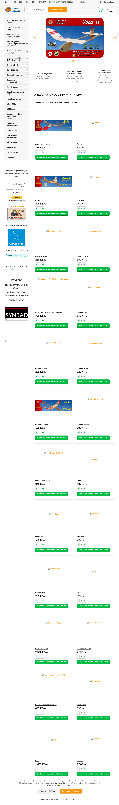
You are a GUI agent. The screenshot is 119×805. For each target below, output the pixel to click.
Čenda (79, 144)
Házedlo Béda (82, 256)
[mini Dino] (53, 517)
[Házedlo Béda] (95, 237)
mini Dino (39, 537)
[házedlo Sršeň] (95, 349)
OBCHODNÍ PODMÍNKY (27, 2)
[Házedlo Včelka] (53, 405)
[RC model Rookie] (95, 629)
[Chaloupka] (95, 181)
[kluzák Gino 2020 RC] (53, 461)
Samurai (80, 761)
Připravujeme (12, 152)
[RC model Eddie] (53, 629)
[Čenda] (95, 125)
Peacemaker (40, 593)
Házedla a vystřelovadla (12, 81)
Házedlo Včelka (41, 424)
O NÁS (13, 2)
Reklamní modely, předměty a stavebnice (14, 116)
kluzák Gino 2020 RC (43, 480)
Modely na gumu (14, 99)
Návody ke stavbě (14, 75)
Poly (78, 593)
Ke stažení (11, 157)
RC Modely (11, 109)
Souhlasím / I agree (70, 791)
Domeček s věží (41, 256)
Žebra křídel (12, 130)
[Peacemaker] (53, 573)
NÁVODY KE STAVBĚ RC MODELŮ (61, 2)
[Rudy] (53, 742)
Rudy (37, 761)
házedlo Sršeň (82, 368)
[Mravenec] (95, 517)
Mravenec (80, 537)
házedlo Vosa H (83, 424)
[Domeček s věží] (53, 237)
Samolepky (11, 147)
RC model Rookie (84, 649)
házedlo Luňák (82, 312)
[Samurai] (95, 742)
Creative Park (12, 65)
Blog (6, 2)
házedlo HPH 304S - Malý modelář (48, 312)
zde (60, 799)
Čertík (37, 200)
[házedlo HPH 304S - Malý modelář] (53, 293)
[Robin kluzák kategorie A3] (53, 686)
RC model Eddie (41, 649)
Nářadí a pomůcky (14, 142)
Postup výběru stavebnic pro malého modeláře (16, 43)
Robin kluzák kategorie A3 (45, 705)
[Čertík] (53, 181)
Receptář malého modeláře (14, 52)
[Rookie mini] (95, 686)
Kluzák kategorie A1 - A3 (15, 93)
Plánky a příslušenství (12, 124)
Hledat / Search (57, 9)
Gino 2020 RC (12, 70)
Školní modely (12, 87)
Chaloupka (81, 200)
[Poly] (95, 573)
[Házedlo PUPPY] (53, 349)
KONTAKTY (42, 2)
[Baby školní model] (53, 125)
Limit (79, 480)
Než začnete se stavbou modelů (13, 35)
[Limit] (95, 461)
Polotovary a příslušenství (12, 136)
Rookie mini (81, 705)
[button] (34, 38)
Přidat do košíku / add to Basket (51, 157)
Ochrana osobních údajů (14, 28)
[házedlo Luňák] (95, 293)
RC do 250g (11, 104)
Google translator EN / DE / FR (16, 21)
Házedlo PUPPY (41, 368)
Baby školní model (42, 144)
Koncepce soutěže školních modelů (14, 59)
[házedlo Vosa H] (95, 405)
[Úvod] (13, 9)
